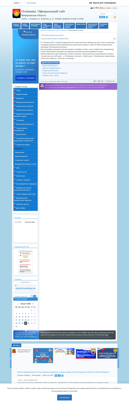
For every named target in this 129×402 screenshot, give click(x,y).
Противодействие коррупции (26, 184)
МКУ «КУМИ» (20, 208)
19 (22, 320)
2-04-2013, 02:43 (63, 38)
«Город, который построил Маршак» (54, 73)
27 (25, 323)
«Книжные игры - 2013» (50, 75)
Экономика (20, 120)
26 (22, 323)
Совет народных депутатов (25, 194)
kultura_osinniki (51, 38)
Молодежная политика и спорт (25, 164)
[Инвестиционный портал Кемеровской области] (22, 350)
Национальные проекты (24, 110)
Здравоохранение (21, 156)
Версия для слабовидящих (104, 3)
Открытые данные (22, 204)
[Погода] (18, 222)
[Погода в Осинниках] (25, 220)
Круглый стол (93, 335)
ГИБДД (83, 332)
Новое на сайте (47, 375)
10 (16, 317)
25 (19, 323)
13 (25, 317)
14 (28, 317)
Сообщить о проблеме (25, 78)
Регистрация (31, 3)
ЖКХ (18, 168)
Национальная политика (24, 106)
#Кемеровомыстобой (48, 332)
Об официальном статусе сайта (25, 332)
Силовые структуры (23, 180)
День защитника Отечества (104, 332)
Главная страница (23, 375)
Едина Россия (45, 335)
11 (19, 317)
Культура (63, 30)
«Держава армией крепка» (51, 68)
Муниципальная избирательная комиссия (22, 199)
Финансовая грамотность (25, 124)
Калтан (85, 335)
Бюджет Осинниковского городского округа (23, 115)
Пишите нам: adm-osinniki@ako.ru (26, 336)
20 (25, 320)
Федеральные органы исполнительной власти (23, 189)
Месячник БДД (103, 335)
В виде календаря (34, 296)
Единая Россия (56, 335)
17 (16, 320)
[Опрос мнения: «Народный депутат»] (43, 355)
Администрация (21, 94)
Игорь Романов (77, 335)
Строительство (21, 172)
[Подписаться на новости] (115, 17)
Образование (19, 152)
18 (19, 320)
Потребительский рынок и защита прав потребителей (24, 139)
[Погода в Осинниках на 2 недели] (30, 222)
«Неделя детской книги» (50, 70)
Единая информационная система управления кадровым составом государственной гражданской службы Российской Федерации (63, 372)
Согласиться (64, 398)
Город (18, 90)
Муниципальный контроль (25, 102)
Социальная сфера (54, 30)
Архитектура (20, 176)
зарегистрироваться (68, 87)
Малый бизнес (21, 134)
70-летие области (62, 332)
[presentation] (11, 358)
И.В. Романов (66, 335)
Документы (20, 98)
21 (28, 320)
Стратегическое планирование (20, 129)
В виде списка (31, 296)
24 (16, 323)
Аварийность (72, 332)
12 (22, 317)
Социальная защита (22, 160)
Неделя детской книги (49, 65)
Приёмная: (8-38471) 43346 (24, 334)
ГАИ (79, 332)
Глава (89, 332)
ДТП (92, 332)
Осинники (44, 30)
